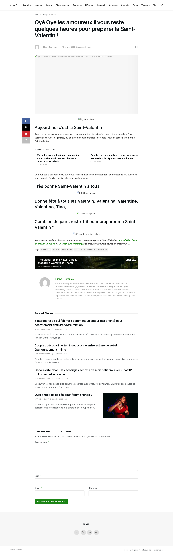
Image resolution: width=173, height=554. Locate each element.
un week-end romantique (71, 243)
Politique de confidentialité (152, 550)
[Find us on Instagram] (89, 532)
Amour (53, 15)
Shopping (113, 5)
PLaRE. (14, 5)
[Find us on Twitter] (83, 532)
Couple (88, 47)
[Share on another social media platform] (26, 140)
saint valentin (88, 250)
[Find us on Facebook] (76, 532)
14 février (45, 250)
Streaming (125, 5)
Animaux (39, 5)
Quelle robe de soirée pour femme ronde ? (64, 394)
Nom (38, 476)
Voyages (145, 5)
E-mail (38, 488)
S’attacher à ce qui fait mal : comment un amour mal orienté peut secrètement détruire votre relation (58, 158)
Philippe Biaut (43, 399)
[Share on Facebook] (26, 121)
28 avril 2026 (59, 378)
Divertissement (63, 5)
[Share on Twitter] (26, 127)
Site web (93, 488)
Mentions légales (131, 550)
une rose (50, 243)
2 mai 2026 (96, 162)
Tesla (135, 5)
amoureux (67, 250)
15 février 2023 (68, 47)
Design (49, 5)
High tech (101, 5)
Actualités (27, 5)
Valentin (102, 250)
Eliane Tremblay (50, 47)
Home (37, 15)
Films (155, 5)
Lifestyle (89, 5)
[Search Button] (163, 5)
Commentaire (42, 442)
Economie (77, 5)
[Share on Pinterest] (26, 134)
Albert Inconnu (43, 329)
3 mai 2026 (42, 164)
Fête (76, 250)
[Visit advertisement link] (86, 262)
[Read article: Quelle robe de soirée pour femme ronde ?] (120, 405)
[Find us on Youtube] (96, 532)
